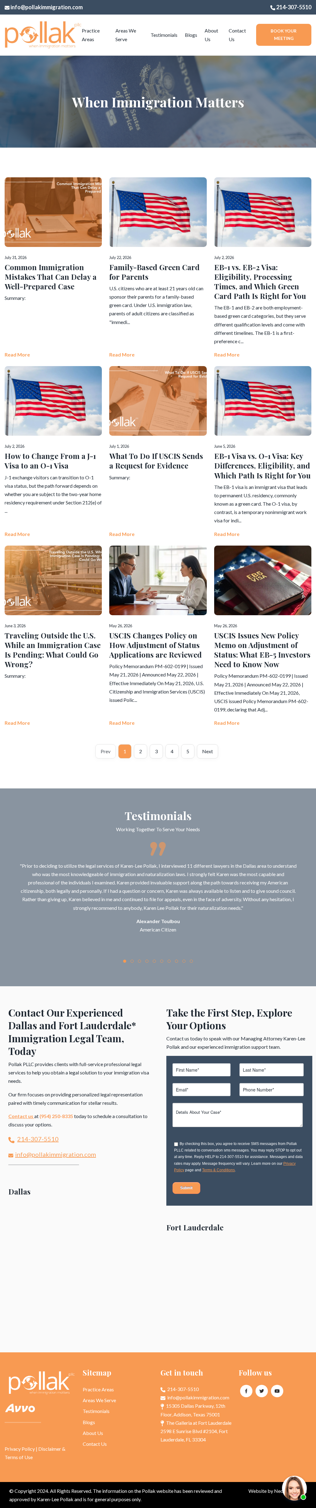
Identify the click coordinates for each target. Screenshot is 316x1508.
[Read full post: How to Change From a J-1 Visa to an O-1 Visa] (53, 452)
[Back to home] (43, 34)
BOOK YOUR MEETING (284, 34)
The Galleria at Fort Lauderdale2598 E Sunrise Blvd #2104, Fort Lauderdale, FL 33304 (195, 1431)
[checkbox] (238, 1154)
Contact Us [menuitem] (237, 35)
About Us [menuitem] (211, 35)
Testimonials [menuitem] (164, 35)
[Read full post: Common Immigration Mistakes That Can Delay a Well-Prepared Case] (53, 268)
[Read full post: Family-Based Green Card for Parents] (157, 268)
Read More (17, 354)
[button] (124, 961)
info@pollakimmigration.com (46, 7)
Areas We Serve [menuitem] (125, 35)
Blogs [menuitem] (191, 35)
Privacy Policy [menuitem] (20, 1449)
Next (207, 751)
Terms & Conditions (218, 1170)
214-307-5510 (293, 7)
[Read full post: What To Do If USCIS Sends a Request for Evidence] (157, 452)
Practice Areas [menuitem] (91, 35)
